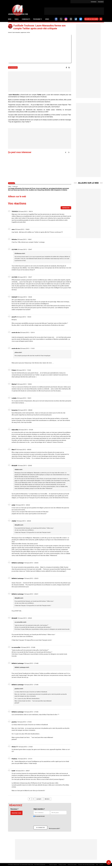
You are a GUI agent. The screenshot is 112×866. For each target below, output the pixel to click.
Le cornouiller (16, 647)
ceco (13, 229)
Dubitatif (14, 297)
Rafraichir (65, 208)
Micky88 (14, 465)
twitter (28, 32)
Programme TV (37, 19)
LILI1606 (14, 249)
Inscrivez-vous (16, 813)
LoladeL (14, 398)
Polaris (14, 370)
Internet (10, 32)
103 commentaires (12, 67)
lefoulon (14, 239)
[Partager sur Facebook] (67, 67)
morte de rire (16, 332)
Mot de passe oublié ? (54, 828)
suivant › (39, 799)
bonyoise (15, 410)
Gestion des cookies (72, 864)
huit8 (13, 771)
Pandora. (14, 759)
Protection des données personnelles (86, 864)
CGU (97, 864)
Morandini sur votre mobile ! (91, 19)
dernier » (47, 799)
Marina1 (14, 384)
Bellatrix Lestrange (18, 563)
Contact (101, 864)
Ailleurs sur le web (88, 183)
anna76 (14, 317)
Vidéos (17, 19)
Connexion (93, 1)
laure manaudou (16, 32)
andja (13, 505)
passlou (14, 722)
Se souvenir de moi (40, 816)
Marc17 (14, 449)
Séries (47, 19)
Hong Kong (11, 183)
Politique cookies (62, 864)
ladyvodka (15, 430)
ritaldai (14, 521)
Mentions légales (53, 864)
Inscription (101, 1)
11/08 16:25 (15, 186)
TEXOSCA (15, 211)
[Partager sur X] (69, 67)
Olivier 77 (15, 747)
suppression (23, 32)
